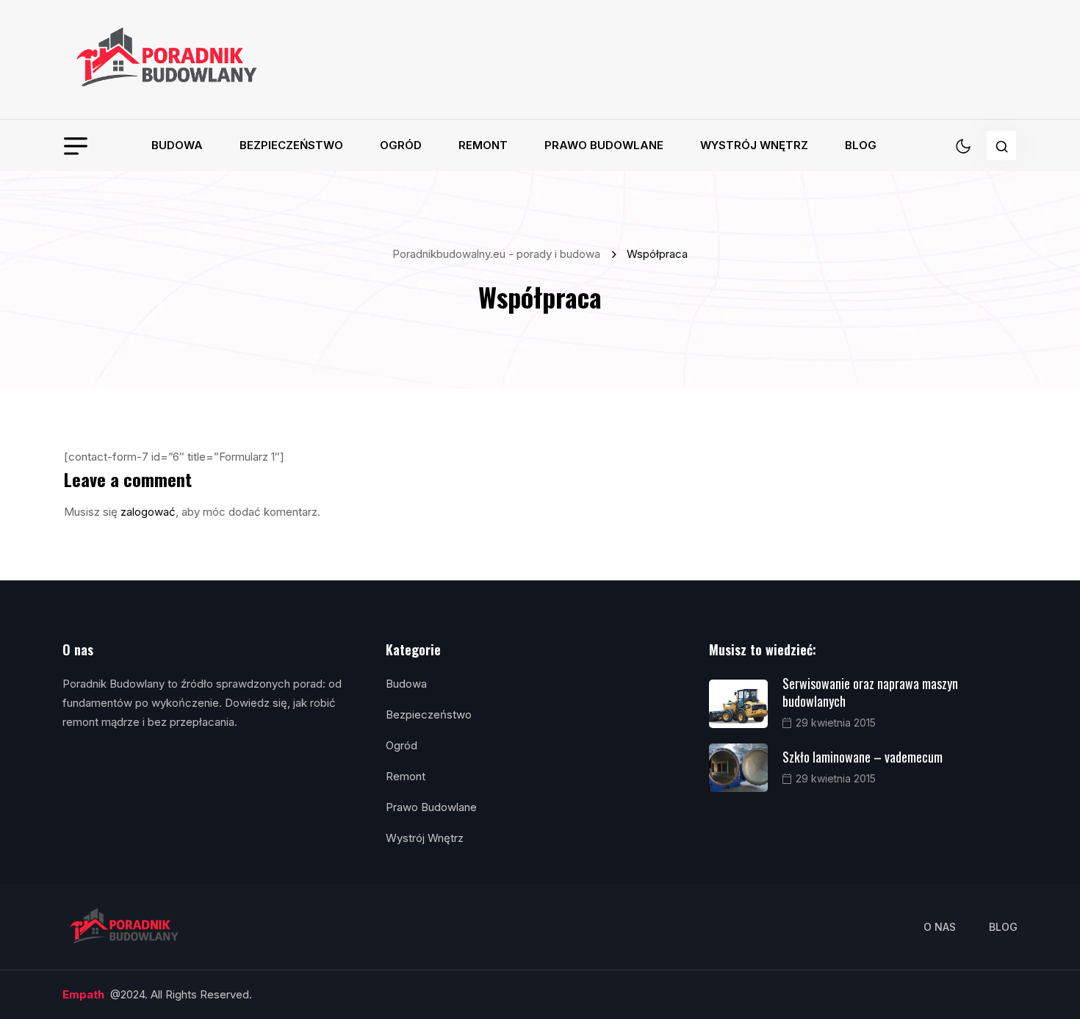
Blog (860, 145)
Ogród (401, 145)
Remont (483, 145)
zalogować (148, 512)
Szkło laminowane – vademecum (862, 756)
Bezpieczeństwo (291, 145)
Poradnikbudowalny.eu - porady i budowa (499, 254)
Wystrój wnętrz (754, 145)
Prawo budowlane (603, 145)
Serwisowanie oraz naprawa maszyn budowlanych (870, 692)
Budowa (177, 145)
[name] (168, 59)
